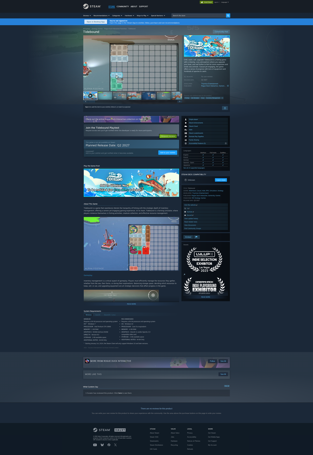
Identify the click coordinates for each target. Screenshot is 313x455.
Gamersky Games (225, 86)
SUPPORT (143, 6)
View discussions (190, 225)
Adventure (192, 191)
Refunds (190, 449)
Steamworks (154, 441)
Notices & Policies (193, 441)
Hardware (174, 441)
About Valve (175, 433)
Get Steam (212, 433)
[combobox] (199, 15)
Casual (199, 191)
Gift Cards (153, 449)
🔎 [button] (184, 274)
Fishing (187, 98)
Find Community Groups (192, 228)
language (224, 2)
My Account (212, 445)
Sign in (87, 107)
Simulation (213, 191)
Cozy (202, 98)
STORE (111, 6)
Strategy (220, 191)
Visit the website (190, 205)
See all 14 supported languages (194, 168)
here (120, 393)
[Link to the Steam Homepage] (92, 8)
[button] (87, 15)
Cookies (190, 445)
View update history (191, 218)
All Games (86, 29)
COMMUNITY (123, 6)
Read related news (190, 222)
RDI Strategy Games (199, 198)
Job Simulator (195, 98)
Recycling (174, 445)
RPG (207, 191)
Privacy (190, 433)
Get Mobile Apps (214, 437)
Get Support (212, 441)
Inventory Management (213, 98)
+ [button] (222, 98)
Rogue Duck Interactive (209, 86)
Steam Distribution (156, 445)
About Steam (154, 433)
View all (227, 386)
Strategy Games (97, 29)
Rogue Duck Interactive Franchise (115, 29)
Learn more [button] (220, 180)
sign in (216, 2)
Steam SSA (154, 437)
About (134, 6)
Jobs (172, 437)
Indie (203, 191)
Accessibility (191, 437)
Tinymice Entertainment (209, 84)
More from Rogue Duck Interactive (110, 361)
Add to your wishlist (167, 153)
